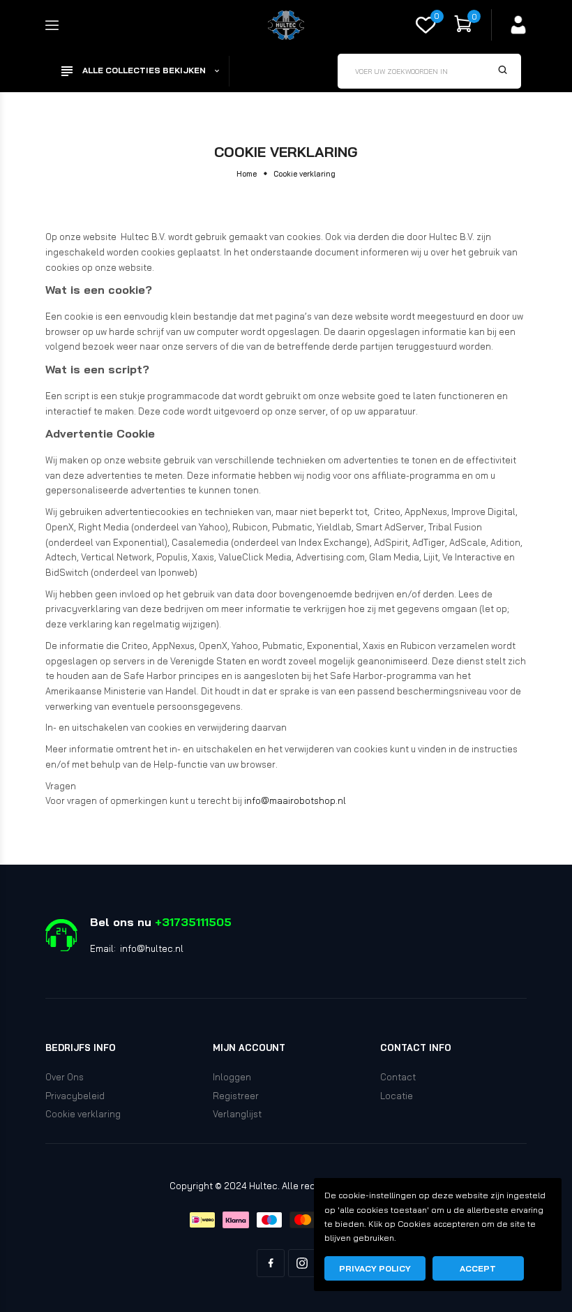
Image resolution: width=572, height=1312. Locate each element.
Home (246, 174)
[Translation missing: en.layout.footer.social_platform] (271, 1263)
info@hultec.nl (151, 948)
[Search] (503, 71)
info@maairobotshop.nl (295, 800)
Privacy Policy (375, 1268)
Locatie (396, 1095)
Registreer (236, 1095)
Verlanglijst (237, 1113)
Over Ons (64, 1076)
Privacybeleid (75, 1095)
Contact (398, 1076)
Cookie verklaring (83, 1113)
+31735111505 (193, 922)
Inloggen (232, 1076)
